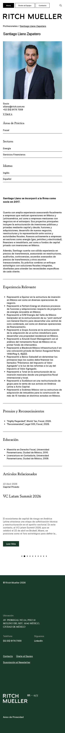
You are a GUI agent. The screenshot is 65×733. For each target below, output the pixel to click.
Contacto (42, 5)
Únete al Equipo (24, 5)
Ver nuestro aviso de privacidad (25, 374)
